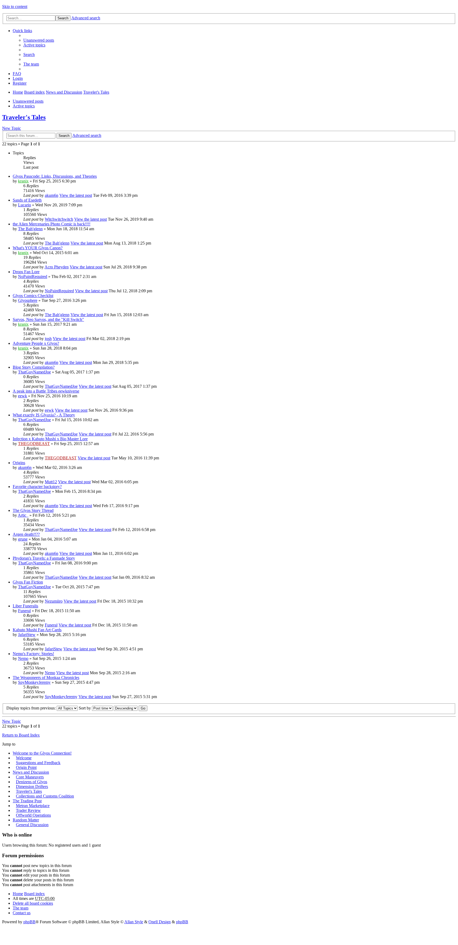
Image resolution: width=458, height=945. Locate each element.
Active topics (24, 106)
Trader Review (28, 810)
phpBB (29, 922)
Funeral (24, 610)
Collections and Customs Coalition (45, 796)
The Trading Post (27, 801)
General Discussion (32, 824)
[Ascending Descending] (126, 708)
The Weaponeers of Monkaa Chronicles (46, 677)
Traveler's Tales (96, 92)
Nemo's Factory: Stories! (33, 653)
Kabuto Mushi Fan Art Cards (37, 630)
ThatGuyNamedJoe (34, 372)
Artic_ (23, 515)
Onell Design (159, 922)
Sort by (85, 708)
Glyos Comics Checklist (33, 295)
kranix (23, 181)
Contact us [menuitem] (21, 913)
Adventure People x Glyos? (36, 343)
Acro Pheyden (57, 267)
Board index (34, 92)
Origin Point (26, 767)
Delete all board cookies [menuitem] (33, 903)
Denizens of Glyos (31, 781)
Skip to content (14, 6)
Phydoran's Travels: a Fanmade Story (44, 558)
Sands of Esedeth (27, 200)
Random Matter (26, 820)
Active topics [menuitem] (34, 45)
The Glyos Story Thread (33, 510)
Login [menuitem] (18, 78)
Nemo (23, 658)
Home (18, 92)
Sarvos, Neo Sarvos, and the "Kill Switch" (48, 319)
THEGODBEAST (34, 443)
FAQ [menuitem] (17, 73)
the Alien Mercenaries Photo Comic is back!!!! (51, 224)
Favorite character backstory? (37, 486)
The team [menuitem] (31, 64)
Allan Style (133, 922)
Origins (19, 462)
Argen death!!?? (26, 534)
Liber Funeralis (25, 606)
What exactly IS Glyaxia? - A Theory (44, 415)
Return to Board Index (21, 735)
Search (63, 18)
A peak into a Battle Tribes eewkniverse (46, 391)
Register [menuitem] (20, 83)
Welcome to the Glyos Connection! (42, 753)
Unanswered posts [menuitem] (38, 40)
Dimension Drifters (32, 786)
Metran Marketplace (33, 805)
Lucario (24, 205)
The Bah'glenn (30, 229)
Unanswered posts (28, 101)
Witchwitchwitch (59, 219)
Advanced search (85, 18)
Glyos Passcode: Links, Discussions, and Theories (55, 176)
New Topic (11, 128)
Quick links (22, 30)
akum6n (51, 195)
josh (48, 338)
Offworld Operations (33, 815)
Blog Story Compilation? (34, 367)
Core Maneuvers (30, 777)
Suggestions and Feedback (38, 762)
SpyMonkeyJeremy (34, 682)
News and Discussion (64, 92)
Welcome (24, 758)
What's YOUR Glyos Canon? (38, 248)
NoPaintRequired (32, 276)
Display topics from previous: (31, 708)
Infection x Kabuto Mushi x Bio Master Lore (50, 439)
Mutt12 (51, 482)
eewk (22, 396)
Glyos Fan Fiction (28, 582)
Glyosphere (27, 300)
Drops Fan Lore (26, 271)
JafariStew (27, 634)
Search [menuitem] (29, 54)
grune (23, 539)
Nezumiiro (54, 601)
